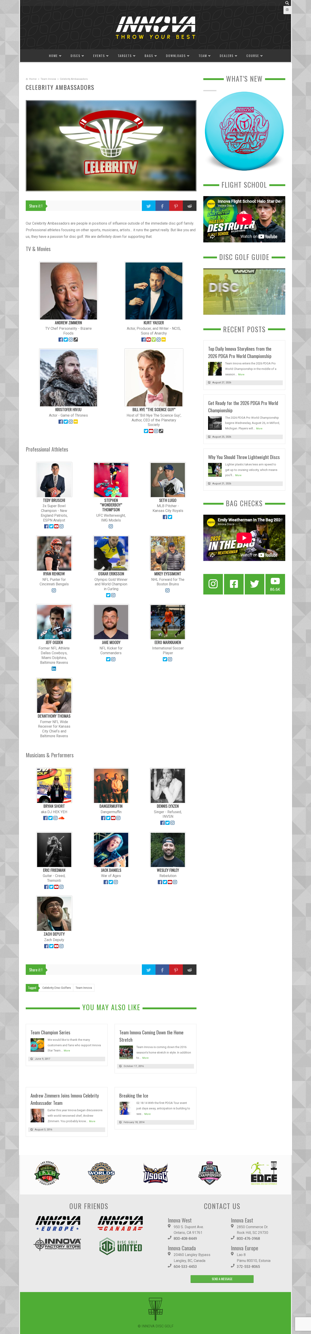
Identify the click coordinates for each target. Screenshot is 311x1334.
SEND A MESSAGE (222, 1278)
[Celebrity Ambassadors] (111, 145)
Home (53, 55)
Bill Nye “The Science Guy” (154, 409)
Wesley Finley (168, 870)
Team (203, 55)
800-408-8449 (185, 1238)
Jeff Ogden (54, 642)
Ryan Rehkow (54, 573)
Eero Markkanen (168, 642)
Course (252, 55)
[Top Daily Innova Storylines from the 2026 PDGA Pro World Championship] (215, 368)
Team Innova (48, 79)
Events (99, 55)
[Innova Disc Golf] (155, 27)
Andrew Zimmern (68, 322)
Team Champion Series (50, 1032)
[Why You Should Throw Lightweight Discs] (215, 469)
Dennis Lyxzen (168, 806)
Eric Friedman (54, 870)
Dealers (227, 55)
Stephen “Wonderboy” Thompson (111, 505)
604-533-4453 (185, 1266)
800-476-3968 (248, 1238)
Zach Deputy (54, 934)
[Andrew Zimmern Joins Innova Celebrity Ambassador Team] (37, 1115)
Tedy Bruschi (54, 500)
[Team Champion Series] (37, 1045)
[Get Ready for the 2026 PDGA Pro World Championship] (215, 422)
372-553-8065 (248, 1266)
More (67, 1050)
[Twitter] (254, 584)
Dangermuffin (110, 806)
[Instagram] (213, 584)
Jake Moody (111, 642)
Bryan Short (54, 806)
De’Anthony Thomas (54, 716)
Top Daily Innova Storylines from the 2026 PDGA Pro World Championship (239, 352)
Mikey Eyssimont (167, 573)
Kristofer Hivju (68, 409)
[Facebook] (234, 584)
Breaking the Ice (133, 1095)
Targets (125, 55)
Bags (149, 55)
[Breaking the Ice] (126, 1108)
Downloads (176, 55)
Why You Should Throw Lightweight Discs (244, 456)
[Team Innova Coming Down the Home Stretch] (126, 1052)
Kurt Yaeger (154, 322)
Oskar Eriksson (111, 573)
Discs (75, 55)
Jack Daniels (111, 870)
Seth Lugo (167, 500)
